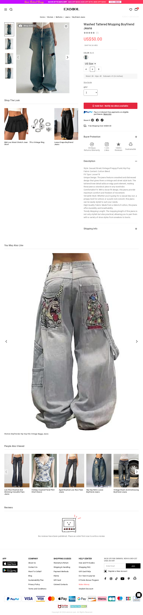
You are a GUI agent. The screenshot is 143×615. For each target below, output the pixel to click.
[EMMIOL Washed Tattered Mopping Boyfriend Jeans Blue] (86, 58)
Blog (30, 576)
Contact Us (32, 567)
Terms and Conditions (37, 589)
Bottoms (59, 17)
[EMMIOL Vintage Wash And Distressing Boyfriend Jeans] (126, 470)
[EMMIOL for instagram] (111, 578)
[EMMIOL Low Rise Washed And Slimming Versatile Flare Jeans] (17, 470)
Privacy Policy (34, 584)
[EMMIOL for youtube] (122, 578)
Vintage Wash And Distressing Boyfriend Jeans (126, 491)
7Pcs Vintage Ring (36, 142)
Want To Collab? (35, 571)
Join (133, 566)
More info (107, 114)
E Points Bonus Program (89, 580)
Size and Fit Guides (87, 563)
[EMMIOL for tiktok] (116, 578)
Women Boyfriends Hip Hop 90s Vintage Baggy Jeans (26, 434)
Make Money (84, 584)
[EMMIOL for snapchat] (135, 578)
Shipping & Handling (62, 567)
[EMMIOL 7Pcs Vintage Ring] (41, 124)
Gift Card (57, 580)
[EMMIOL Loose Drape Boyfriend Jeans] (66, 124)
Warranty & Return (61, 563)
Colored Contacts (61, 584)
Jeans (67, 17)
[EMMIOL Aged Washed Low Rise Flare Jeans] (71, 470)
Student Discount (86, 589)
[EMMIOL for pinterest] (128, 578)
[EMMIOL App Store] (10, 565)
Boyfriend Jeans (78, 17)
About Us (32, 563)
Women (50, 17)
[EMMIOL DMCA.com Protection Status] (78, 608)
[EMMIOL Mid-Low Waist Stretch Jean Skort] (16, 124)
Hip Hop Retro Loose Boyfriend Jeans (94, 491)
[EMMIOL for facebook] (105, 578)
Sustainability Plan (36, 580)
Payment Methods (61, 571)
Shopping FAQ (84, 567)
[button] (137, 471)
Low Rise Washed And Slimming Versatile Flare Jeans (14, 492)
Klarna (56, 576)
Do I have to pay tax (87, 576)
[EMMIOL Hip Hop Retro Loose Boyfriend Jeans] (99, 470)
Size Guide (88, 82)
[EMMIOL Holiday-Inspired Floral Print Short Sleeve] (44, 470)
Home (42, 17)
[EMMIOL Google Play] (10, 572)
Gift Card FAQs (85, 571)
